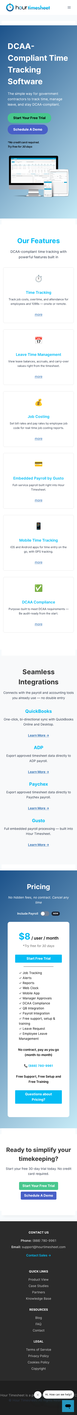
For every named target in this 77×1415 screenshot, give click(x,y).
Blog (38, 1318)
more (38, 314)
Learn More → (38, 735)
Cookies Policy (38, 1362)
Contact (38, 1330)
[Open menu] (69, 7)
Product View (38, 1279)
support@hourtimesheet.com (44, 1247)
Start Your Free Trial (29, 118)
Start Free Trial (39, 958)
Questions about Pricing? (38, 1096)
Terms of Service (38, 1349)
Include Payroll (37, 913)
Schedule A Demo (27, 129)
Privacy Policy (38, 1356)
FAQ (38, 1324)
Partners (38, 1292)
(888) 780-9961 (40, 1066)
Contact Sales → (38, 1255)
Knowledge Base (38, 1298)
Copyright (38, 1368)
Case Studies (39, 1286)
